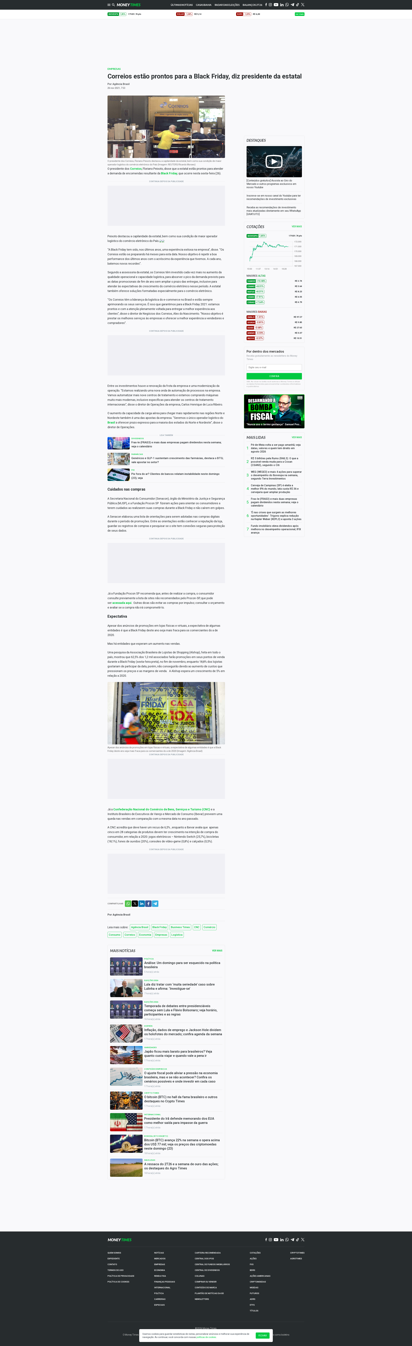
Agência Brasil (121, 84)
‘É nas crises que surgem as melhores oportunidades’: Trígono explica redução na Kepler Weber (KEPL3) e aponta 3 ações (276, 516)
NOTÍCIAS (159, 1253)
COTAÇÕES (255, 1253)
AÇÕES (253, 1258)
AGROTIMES (296, 1258)
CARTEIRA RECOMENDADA (208, 1253)
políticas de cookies (206, 1337)
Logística (177, 934)
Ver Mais (217, 950)
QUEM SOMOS (114, 1253)
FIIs (251, 1264)
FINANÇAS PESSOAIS (164, 1282)
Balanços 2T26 (252, 4)
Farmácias (137, 454)
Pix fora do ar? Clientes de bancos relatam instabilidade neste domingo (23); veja (175, 475)
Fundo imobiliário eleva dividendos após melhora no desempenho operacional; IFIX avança (276, 529)
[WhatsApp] (287, 5)
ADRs (252, 1299)
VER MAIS (297, 226)
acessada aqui (121, 602)
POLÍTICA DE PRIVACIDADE (121, 1276)
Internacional (152, 1114)
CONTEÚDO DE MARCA (206, 1287)
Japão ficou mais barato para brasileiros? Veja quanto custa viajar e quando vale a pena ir (178, 1054)
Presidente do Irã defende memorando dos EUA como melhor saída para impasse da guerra (179, 1121)
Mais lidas (256, 437)
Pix (133, 470)
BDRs (252, 1270)
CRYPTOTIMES (297, 1253)
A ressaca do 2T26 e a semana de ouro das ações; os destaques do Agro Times (181, 1166)
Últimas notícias (182, 4)
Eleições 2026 (151, 980)
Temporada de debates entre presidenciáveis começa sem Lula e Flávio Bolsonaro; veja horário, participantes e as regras (180, 1010)
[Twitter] (302, 5)
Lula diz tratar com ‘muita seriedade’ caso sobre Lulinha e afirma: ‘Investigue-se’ (179, 986)
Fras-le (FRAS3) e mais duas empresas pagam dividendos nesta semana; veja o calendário (176, 444)
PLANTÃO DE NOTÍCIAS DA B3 (209, 1293)
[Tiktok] (297, 5)
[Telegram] (292, 5)
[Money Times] (129, 4)
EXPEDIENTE (114, 1258)
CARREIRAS (159, 1299)
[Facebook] (266, 5)
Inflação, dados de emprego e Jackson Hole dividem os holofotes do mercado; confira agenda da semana (183, 1032)
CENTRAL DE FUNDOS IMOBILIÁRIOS (212, 1264)
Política (149, 959)
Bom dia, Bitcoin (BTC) (156, 1136)
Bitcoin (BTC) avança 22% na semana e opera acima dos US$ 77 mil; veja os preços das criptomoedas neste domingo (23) (182, 1144)
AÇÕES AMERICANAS (260, 1276)
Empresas (114, 68)
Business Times (180, 927)
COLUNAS (199, 1276)
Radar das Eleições (227, 4)
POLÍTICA (159, 1293)
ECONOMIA (159, 1270)
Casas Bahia (203, 4)
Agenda (148, 1026)
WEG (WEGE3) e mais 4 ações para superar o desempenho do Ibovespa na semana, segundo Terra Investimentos (276, 475)
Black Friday (169, 173)
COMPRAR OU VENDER (205, 1282)
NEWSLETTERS (202, 1299)
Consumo (114, 934)
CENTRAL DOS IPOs (204, 1258)
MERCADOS (159, 1258)
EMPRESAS (159, 1264)
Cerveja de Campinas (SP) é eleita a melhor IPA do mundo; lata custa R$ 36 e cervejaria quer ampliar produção (275, 489)
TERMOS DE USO (115, 1270)
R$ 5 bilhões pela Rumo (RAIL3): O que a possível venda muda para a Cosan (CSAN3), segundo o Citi (274, 462)
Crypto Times (151, 1093)
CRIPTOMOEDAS (258, 1282)
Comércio (209, 927)
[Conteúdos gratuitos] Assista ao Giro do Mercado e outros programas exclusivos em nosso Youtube (271, 184)
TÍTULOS (254, 1310)
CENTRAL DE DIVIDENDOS (207, 1270)
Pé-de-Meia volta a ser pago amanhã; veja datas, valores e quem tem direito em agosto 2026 (276, 448)
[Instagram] (270, 5)
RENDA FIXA (160, 1276)
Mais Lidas (149, 1160)
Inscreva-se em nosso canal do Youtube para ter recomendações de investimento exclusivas (274, 197)
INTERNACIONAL (162, 1287)
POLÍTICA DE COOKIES (118, 1282)
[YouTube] (276, 5)
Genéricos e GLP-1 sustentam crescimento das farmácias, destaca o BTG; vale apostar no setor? (177, 460)
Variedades (150, 1047)
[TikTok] (297, 1240)
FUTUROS (254, 1293)
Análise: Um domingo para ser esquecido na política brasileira (182, 965)
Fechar (262, 1335)
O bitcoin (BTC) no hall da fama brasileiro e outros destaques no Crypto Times (180, 1099)
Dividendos (137, 438)
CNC (196, 927)
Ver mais (297, 437)
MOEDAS (254, 1287)
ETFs (252, 1305)
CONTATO (112, 1264)
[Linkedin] (282, 5)
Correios (130, 934)
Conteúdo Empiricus (155, 1069)
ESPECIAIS (159, 1305)
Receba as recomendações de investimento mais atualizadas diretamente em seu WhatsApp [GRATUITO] (274, 211)
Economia (145, 934)
